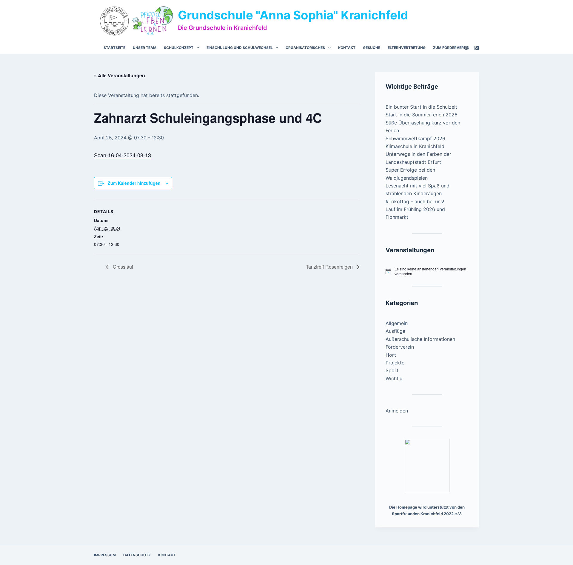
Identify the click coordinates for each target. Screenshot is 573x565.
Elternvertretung (407, 47)
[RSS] (477, 48)
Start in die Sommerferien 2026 (422, 115)
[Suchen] (466, 48)
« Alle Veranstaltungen (119, 75)
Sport (392, 370)
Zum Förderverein (451, 47)
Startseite (114, 47)
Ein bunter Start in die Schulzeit (421, 107)
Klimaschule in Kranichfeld (415, 146)
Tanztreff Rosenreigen (330, 266)
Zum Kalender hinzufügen (134, 183)
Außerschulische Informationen (420, 339)
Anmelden (397, 411)
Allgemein (397, 323)
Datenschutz (137, 555)
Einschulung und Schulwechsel (240, 47)
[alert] (427, 271)
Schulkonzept (178, 47)
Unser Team (144, 47)
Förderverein (400, 347)
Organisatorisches (305, 47)
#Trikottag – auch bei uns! (415, 201)
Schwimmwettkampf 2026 (415, 138)
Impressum (105, 555)
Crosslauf (122, 266)
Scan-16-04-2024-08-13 (122, 155)
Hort (391, 355)
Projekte (395, 363)
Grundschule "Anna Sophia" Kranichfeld (293, 15)
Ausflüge (395, 331)
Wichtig (394, 378)
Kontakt (346, 47)
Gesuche (371, 47)
